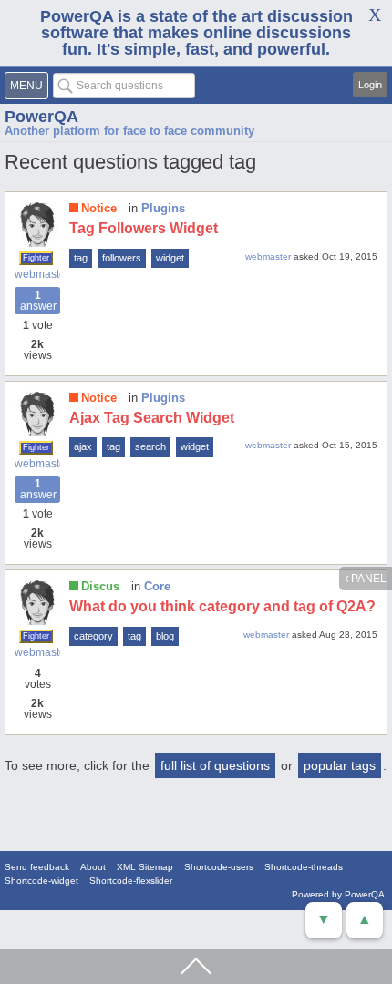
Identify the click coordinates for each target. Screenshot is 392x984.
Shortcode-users (218, 867)
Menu (26, 85)
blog (165, 635)
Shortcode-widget (41, 881)
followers (121, 257)
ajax (83, 446)
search (150, 446)
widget (170, 257)
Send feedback (37, 867)
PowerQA (41, 116)
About (93, 867)
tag (81, 257)
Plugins (163, 208)
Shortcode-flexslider (130, 881)
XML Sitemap (145, 867)
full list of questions (215, 765)
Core (157, 586)
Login (370, 84)
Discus (100, 586)
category (93, 635)
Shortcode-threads (303, 867)
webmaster (37, 274)
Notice (99, 208)
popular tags (340, 765)
